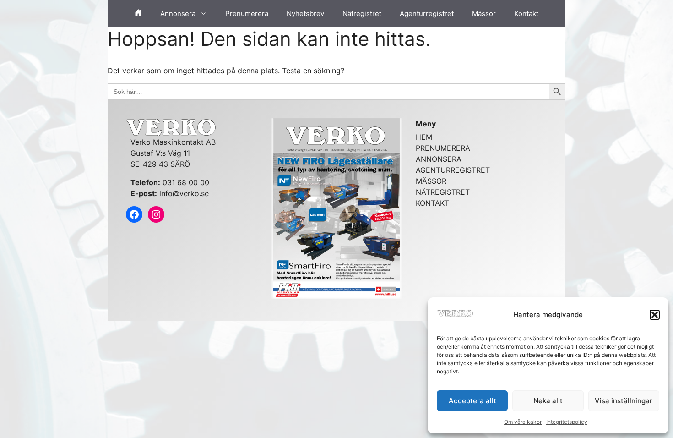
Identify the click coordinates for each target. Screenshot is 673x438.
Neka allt (548, 400)
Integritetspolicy (566, 421)
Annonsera (177, 13)
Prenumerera (246, 13)
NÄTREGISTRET (443, 192)
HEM (424, 137)
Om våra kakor (523, 421)
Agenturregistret (427, 13)
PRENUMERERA (443, 148)
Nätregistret (361, 13)
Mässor (484, 13)
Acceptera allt (472, 400)
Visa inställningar (623, 400)
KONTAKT (432, 203)
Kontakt (526, 13)
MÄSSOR (431, 181)
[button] (654, 314)
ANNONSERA (438, 159)
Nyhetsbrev (305, 13)
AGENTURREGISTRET (453, 170)
